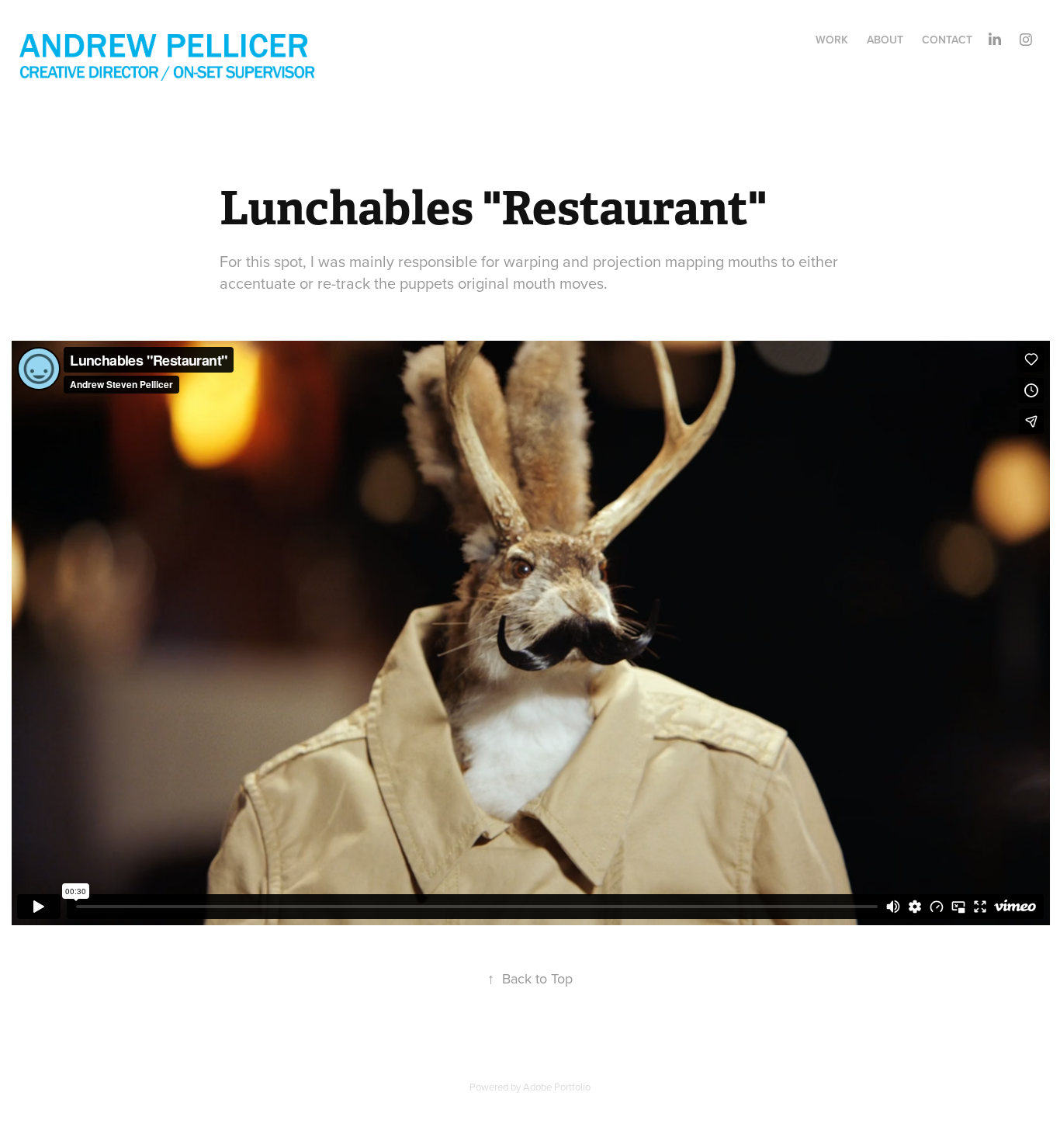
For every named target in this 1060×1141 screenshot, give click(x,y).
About (885, 39)
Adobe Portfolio (557, 1087)
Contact (947, 39)
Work (832, 39)
